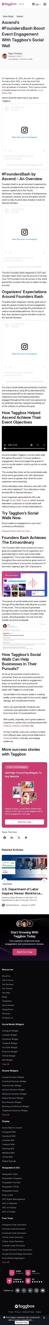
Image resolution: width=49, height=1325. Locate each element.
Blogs (4, 997)
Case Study (8, 16)
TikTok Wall (7, 1157)
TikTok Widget (8, 1056)
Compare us (7, 1018)
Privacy (18, 1312)
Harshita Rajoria (12, 905)
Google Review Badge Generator (17, 1254)
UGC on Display (9, 1207)
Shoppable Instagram (12, 1178)
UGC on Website (9, 1203)
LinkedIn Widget (9, 1035)
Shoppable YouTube (11, 1182)
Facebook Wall (9, 1136)
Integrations (7, 1009)
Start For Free (24, 822)
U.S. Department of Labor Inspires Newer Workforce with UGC (21, 891)
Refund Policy (28, 1312)
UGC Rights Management (13, 1199)
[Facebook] (17, 1290)
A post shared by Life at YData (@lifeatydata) (24, 381)
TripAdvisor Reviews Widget (15, 1110)
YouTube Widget (9, 1047)
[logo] (9, 4)
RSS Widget (7, 1060)
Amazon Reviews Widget (13, 1090)
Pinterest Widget (9, 1051)
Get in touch (7, 980)
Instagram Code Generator (14, 1225)
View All (5, 1064)
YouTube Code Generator (13, 1229)
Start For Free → (24, 531)
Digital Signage (9, 1161)
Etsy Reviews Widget (11, 1102)
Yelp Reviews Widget (11, 1085)
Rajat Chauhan (15, 53)
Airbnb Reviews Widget (12, 1098)
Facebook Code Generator (14, 1233)
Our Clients (7, 988)
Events (20, 16)
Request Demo (9, 531)
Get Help (6, 993)
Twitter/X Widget (9, 1043)
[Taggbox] (24, 1306)
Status (38, 1312)
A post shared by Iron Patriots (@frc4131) (24, 267)
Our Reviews (8, 984)
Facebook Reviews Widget (14, 1081)
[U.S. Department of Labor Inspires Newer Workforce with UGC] (24, 867)
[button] (44, 881)
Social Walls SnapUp (19, 500)
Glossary (6, 1013)
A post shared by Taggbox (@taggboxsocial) (24, 165)
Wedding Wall (8, 1153)
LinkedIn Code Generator (13, 1245)
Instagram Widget (10, 1031)
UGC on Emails (8, 1212)
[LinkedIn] (30, 1290)
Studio (6, 738)
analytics (16, 725)
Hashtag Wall (8, 1148)
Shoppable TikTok (10, 1187)
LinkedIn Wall (8, 1140)
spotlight (26, 725)
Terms (10, 1312)
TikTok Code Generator (12, 1237)
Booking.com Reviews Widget (15, 1106)
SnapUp (7, 725)
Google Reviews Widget (13, 1077)
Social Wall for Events (12, 1128)
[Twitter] (24, 1290)
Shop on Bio (7, 1195)
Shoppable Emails (10, 1191)
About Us (6, 976)
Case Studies (8, 1005)
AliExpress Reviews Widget (14, 1094)
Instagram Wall (9, 1132)
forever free (22, 1322)
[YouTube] (42, 1290)
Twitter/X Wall (8, 1144)
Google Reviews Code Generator (17, 1250)
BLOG (21, 4)
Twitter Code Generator (13, 1241)
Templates (7, 1001)
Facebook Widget (10, 1039)
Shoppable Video (10, 1174)
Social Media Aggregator (13, 1258)
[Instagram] (36, 1290)
